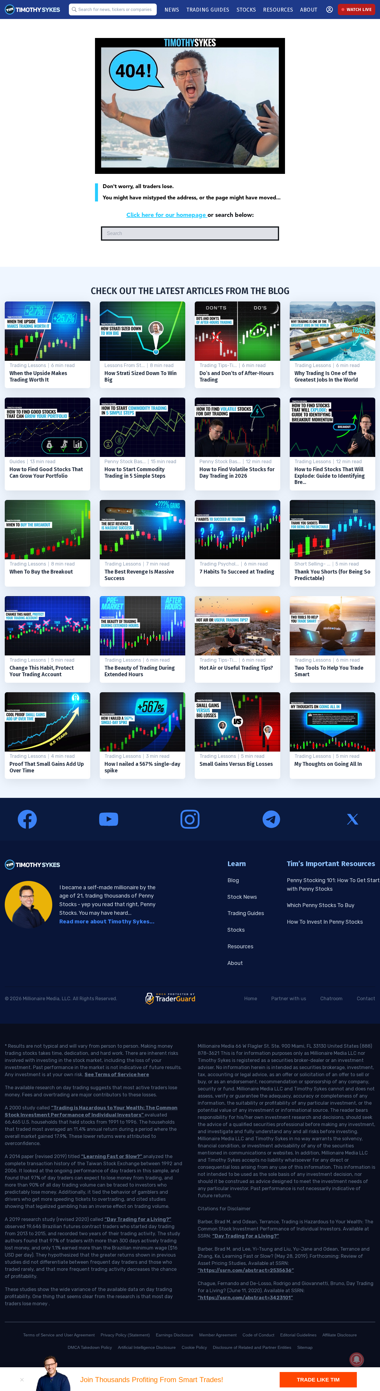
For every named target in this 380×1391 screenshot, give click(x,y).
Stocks (236, 930)
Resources (240, 946)
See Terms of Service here (117, 1074)
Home (250, 998)
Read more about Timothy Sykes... (106, 921)
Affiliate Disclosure (339, 1335)
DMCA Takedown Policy (90, 1347)
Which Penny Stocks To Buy (320, 905)
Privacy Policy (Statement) (125, 1335)
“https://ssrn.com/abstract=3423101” (245, 1298)
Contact (366, 998)
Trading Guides (245, 913)
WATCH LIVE (359, 9)
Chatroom (331, 998)
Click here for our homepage (167, 215)
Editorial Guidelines (298, 1335)
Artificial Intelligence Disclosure (147, 1347)
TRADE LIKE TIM (318, 1380)
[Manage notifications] (356, 1359)
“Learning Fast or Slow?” (112, 1156)
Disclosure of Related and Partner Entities (252, 1347)
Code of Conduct (258, 1335)
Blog (233, 880)
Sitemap (305, 1347)
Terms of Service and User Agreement (59, 1335)
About (235, 963)
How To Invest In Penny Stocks (325, 922)
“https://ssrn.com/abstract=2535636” (246, 1270)
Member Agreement (218, 1335)
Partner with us (288, 998)
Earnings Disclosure (174, 1335)
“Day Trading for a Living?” (137, 1219)
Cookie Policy (194, 1347)
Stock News (242, 897)
